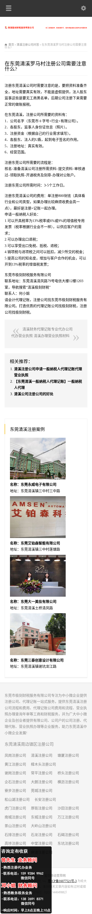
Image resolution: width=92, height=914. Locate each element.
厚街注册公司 (41, 808)
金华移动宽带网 (55, 876)
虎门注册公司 (15, 808)
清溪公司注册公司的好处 (33, 394)
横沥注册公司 (68, 782)
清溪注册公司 (41, 755)
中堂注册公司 (41, 843)
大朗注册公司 (41, 782)
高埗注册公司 (15, 843)
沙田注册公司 (68, 808)
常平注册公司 (41, 773)
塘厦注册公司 (68, 755)
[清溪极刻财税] (46, 27)
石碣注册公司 (68, 835)
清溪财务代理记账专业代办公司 (47, 329)
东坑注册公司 (68, 843)
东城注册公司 (41, 817)
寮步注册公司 (15, 791)
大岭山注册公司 (43, 826)
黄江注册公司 (15, 764)
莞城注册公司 (41, 791)
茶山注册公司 (15, 826)
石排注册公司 (15, 835)
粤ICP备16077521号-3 (62, 881)
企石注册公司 (15, 782)
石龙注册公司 (41, 835)
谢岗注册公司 (15, 773)
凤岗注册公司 (15, 755)
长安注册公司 (45, 800)
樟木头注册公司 (43, 764)
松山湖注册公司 (17, 800)
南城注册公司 (15, 817)
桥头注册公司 (68, 773)
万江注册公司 (68, 817)
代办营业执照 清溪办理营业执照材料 (40, 336)
